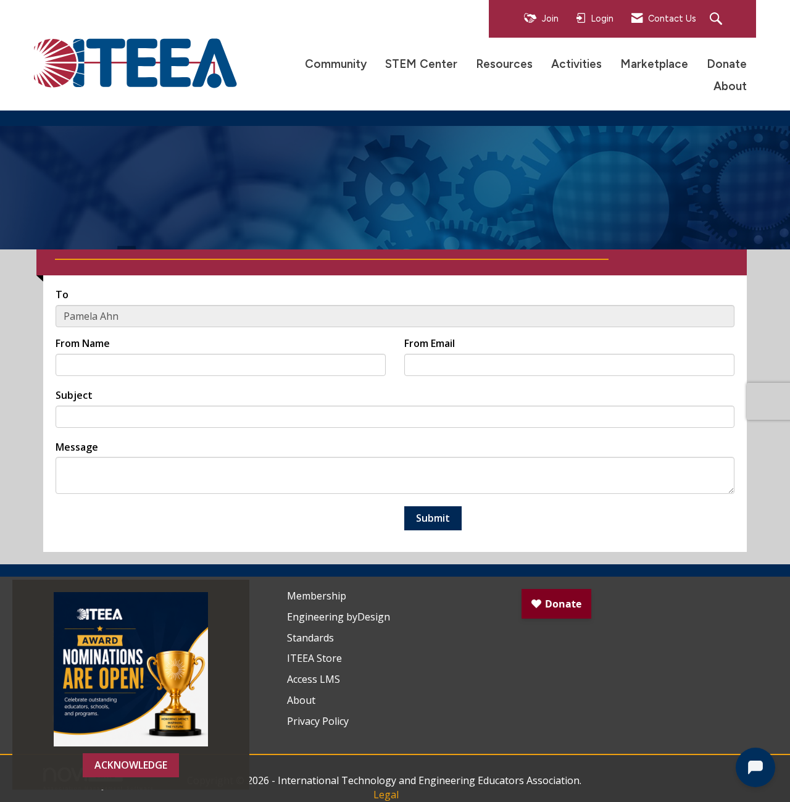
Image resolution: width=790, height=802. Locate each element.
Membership (316, 596)
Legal (386, 794)
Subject (74, 395)
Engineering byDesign (338, 617)
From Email (429, 343)
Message (77, 447)
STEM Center (421, 64)
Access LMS (313, 679)
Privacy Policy (318, 721)
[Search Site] (717, 19)
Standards (310, 638)
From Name (83, 343)
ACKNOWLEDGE (130, 765)
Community (336, 64)
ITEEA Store (314, 658)
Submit (433, 518)
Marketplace (654, 64)
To (62, 294)
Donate (727, 64)
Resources (504, 64)
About (730, 86)
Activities (576, 64)
